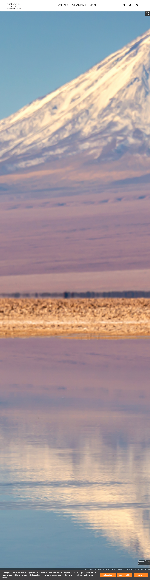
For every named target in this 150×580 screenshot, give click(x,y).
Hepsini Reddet (124, 575)
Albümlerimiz (79, 5)
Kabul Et (141, 575)
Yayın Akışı (63, 5)
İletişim (93, 5)
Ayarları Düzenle (108, 575)
